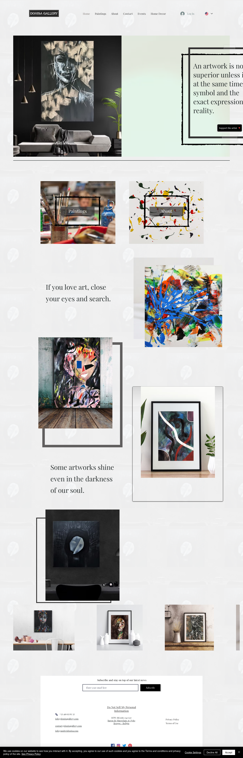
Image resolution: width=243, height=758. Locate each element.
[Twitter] (124, 745)
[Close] (239, 752)
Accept (228, 752)
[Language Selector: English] (208, 13)
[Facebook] (113, 745)
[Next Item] (234, 627)
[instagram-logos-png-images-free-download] (118, 745)
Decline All (212, 752)
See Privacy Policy (31, 754)
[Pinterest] (130, 745)
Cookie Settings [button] (193, 752)
